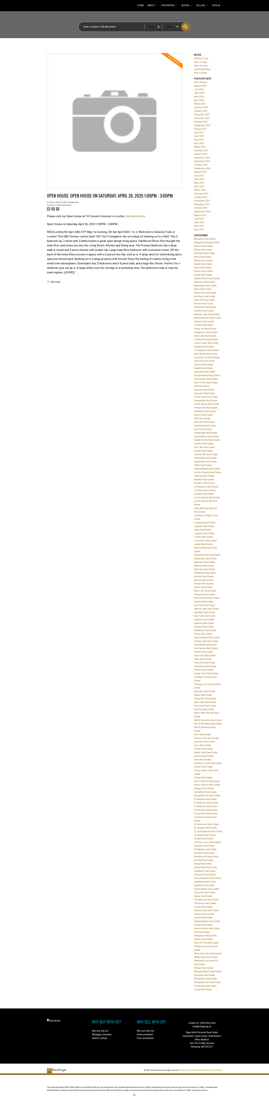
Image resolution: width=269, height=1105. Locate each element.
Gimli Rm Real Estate (204, 422)
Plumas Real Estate (203, 669)
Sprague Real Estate (204, 788)
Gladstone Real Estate (205, 425)
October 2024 (200, 164)
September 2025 (202, 125)
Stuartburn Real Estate (205, 881)
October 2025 (200, 121)
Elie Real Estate (201, 386)
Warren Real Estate (203, 939)
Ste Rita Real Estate (204, 860)
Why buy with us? (100, 1031)
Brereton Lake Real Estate (207, 314)
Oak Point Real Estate (204, 616)
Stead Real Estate (203, 863)
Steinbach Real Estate (204, 871)
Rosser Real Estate (203, 748)
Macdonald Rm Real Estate (207, 555)
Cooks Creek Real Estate (206, 343)
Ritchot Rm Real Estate (205, 698)
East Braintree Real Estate (207, 375)
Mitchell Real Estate (204, 576)
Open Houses (200, 65)
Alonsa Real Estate (203, 246)
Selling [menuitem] (200, 5)
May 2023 (199, 226)
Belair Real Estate (202, 289)
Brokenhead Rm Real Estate (207, 318)
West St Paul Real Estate (206, 942)
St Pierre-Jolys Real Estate (207, 842)
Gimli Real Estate (202, 418)
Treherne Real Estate (204, 914)
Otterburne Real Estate (205, 630)
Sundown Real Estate (204, 885)
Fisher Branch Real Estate (206, 404)
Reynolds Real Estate (204, 691)
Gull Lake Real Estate (204, 447)
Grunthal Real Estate (204, 443)
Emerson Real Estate (204, 389)
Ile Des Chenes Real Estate (207, 472)
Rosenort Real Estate (204, 741)
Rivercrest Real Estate (205, 705)
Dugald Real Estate (203, 368)
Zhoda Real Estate (203, 989)
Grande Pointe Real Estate (207, 440)
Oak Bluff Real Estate (204, 612)
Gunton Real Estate (203, 450)
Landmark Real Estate (204, 522)
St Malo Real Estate (203, 838)
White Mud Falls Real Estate (208, 953)
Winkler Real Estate (203, 968)
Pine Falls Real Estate (205, 655)
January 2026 (200, 111)
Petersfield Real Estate (205, 644)
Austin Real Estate (203, 274)
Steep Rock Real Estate (205, 867)
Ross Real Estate (202, 745)
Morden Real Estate (203, 583)
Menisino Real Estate (204, 569)
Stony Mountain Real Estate (207, 878)
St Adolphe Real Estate (205, 799)
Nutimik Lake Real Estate (206, 608)
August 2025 (200, 129)
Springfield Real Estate (205, 792)
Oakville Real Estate (204, 623)
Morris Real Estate (203, 587)
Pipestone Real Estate (205, 666)
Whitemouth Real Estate (205, 957)
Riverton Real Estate (204, 709)
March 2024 (200, 190)
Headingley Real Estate (205, 461)
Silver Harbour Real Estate (207, 781)
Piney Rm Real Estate (204, 662)
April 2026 (199, 100)
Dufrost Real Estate (203, 364)
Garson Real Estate (203, 415)
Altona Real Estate (203, 249)
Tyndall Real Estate (203, 917)
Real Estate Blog (202, 69)
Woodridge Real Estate (205, 986)
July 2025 (199, 132)
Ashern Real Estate (203, 271)
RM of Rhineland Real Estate (208, 723)
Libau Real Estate (202, 529)
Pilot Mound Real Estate (206, 648)
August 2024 (200, 172)
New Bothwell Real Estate (206, 598)
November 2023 (202, 204)
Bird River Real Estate (204, 296)
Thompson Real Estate (205, 903)
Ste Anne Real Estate (204, 853)
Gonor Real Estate (203, 429)
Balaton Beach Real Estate (207, 278)
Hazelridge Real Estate (205, 458)
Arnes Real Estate (203, 267)
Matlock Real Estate (204, 565)
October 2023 (200, 208)
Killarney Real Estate (204, 476)
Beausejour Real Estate (205, 285)
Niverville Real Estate (204, 605)
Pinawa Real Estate (203, 652)
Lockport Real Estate (204, 533)
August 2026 (200, 85)
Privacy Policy (185, 1070)
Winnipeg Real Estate (204, 975)
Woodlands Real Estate (205, 978)
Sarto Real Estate (202, 759)
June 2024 (199, 179)
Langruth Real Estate (204, 526)
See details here (135, 216)
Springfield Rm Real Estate (207, 795)
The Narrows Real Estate (206, 899)
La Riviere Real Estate (205, 490)
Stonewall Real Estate (204, 874)
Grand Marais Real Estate (206, 436)
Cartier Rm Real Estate (205, 328)
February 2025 (201, 150)
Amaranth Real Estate (204, 253)
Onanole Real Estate (204, 626)
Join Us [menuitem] (216, 5)
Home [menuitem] (140, 5)
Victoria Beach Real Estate (207, 928)
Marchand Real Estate (204, 562)
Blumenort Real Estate (205, 307)
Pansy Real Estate (203, 634)
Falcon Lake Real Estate (206, 397)
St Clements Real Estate (206, 810)
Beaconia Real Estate (204, 282)
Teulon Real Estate (203, 896)
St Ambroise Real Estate (206, 802)
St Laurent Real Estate (205, 835)
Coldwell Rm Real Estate (206, 339)
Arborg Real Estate (203, 260)
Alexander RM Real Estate (207, 242)
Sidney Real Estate (203, 777)
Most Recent (200, 82)
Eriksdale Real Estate (204, 393)
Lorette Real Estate (63, 205)
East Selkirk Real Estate (205, 379)
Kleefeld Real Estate (204, 479)
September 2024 (202, 168)
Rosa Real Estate (202, 734)
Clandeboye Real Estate (205, 332)
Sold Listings (200, 72)
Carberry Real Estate (204, 321)
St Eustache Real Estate (205, 813)
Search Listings (99, 1038)
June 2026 (199, 93)
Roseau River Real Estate (206, 738)
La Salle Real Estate (204, 494)
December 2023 (202, 200)
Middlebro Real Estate (205, 573)
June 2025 (199, 136)
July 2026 (199, 89)
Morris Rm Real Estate (205, 590)
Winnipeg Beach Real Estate (208, 971)
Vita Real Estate (202, 932)
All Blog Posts (201, 58)
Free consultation (145, 1038)
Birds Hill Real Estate (204, 300)
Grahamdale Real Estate (205, 432)
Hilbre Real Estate (203, 465)
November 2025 (202, 118)
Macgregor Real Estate (205, 558)
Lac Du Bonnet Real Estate (207, 497)
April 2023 (199, 229)
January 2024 (200, 197)
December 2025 (202, 114)
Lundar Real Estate (203, 544)
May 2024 (199, 182)
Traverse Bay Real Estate (206, 910)
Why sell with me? (146, 1031)
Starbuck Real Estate (204, 845)
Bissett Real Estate (203, 303)
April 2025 (199, 143)
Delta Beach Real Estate (206, 353)
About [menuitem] (150, 5)
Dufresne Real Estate (204, 361)
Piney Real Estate (202, 659)
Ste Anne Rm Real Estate (206, 856)
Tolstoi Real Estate (203, 907)
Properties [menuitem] (167, 5)
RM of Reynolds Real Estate (208, 720)
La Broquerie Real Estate (206, 486)
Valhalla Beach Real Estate (207, 921)
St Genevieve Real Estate (206, 824)
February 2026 (201, 107)
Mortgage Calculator (102, 1034)
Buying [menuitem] (185, 5)
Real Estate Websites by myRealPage (207, 1070)
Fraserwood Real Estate (206, 407)
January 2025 (200, 154)
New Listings (200, 62)
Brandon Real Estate (204, 310)
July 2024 (199, 175)
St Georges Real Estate (205, 827)
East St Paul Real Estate (206, 382)
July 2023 (199, 218)
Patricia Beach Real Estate (207, 637)
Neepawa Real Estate (204, 594)
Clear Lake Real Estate (205, 336)
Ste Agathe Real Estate (205, 849)
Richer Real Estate (203, 695)
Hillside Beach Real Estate (207, 468)
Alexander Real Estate (205, 239)
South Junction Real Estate (207, 784)
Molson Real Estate (203, 580)
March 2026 (200, 103)
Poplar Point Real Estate (206, 673)
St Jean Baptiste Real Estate (208, 831)
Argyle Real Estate (203, 264)
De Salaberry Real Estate (206, 350)
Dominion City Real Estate (206, 357)
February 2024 (201, 193)
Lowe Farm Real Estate (205, 540)
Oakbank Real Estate (204, 619)
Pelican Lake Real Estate (206, 641)
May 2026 (199, 96)
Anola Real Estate (202, 257)
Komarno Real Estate (204, 483)
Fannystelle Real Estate (205, 400)
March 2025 (200, 147)
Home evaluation (145, 1034)
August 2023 (200, 215)
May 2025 (199, 139)
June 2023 (199, 222)
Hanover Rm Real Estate (206, 454)
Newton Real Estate (203, 601)
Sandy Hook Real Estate (206, 752)
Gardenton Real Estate (205, 411)
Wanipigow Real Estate (205, 935)
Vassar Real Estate (203, 925)
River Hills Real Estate (205, 702)
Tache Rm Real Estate (204, 892)
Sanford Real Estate (204, 756)
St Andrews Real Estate (205, 806)
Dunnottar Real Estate (204, 371)
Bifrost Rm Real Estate (205, 292)
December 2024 (202, 157)
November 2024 (202, 161)
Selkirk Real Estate (203, 766)
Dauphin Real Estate (204, 346)
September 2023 (202, 211)
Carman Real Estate (203, 325)
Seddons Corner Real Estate (208, 763)
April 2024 (199, 186)
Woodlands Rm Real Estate (207, 982)
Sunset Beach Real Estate (206, 889)
